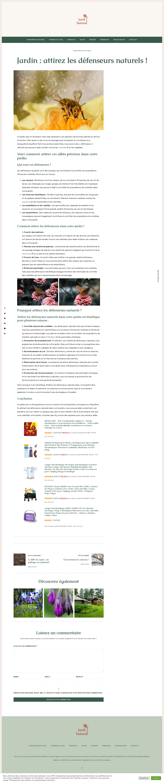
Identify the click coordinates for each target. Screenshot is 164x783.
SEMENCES (104, 40)
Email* (48, 677)
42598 (56, 520)
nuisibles (62, 147)
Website (79, 677)
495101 (57, 476)
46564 (56, 498)
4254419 (57, 433)
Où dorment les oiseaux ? (76, 559)
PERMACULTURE (56, 40)
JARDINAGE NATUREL (36, 40)
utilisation (51, 337)
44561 (56, 455)
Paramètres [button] (144, 778)
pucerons (26, 202)
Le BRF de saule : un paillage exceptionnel (38, 561)
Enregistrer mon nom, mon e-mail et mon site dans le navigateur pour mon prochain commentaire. (58, 693)
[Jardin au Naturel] (82, 19)
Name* (16, 677)
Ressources (119, 40)
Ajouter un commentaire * (25, 646)
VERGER (92, 40)
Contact (133, 40)
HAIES (82, 40)
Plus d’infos (49, 436)
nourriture (26, 253)
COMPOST (71, 40)
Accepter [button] (156, 778)
